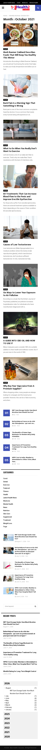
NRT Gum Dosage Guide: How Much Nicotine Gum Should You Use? (24, 411)
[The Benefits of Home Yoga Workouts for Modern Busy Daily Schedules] (8, 565)
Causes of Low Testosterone (17, 244)
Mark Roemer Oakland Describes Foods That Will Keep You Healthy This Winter (19, 55)
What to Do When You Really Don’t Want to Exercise (20, 150)
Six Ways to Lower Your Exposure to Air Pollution (19, 294)
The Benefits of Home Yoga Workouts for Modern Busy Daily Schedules (23, 434)
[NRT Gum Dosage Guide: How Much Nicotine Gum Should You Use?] (8, 537)
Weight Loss (7, 523)
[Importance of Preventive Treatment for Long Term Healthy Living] (8, 578)
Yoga (5, 526)
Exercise (6, 485)
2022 (7, 728)
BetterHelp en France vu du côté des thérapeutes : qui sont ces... (23, 422)
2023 (7, 723)
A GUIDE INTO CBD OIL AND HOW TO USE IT (19, 342)
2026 (7, 683)
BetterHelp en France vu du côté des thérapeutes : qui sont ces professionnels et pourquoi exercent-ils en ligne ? (26, 550)
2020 (7, 737)
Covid (18, 3)
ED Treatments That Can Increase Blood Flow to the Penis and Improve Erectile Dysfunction (19, 196)
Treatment (7, 520)
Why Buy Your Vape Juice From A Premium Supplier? (18, 387)
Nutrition (6, 510)
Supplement (7, 517)
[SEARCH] (35, 606)
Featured (6, 488)
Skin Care (6, 514)
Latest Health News (9, 3)
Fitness (6, 491)
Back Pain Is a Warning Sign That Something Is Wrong (19, 104)
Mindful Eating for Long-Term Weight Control (19, 671)
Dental (5, 482)
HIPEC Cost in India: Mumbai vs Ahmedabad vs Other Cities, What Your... (24, 459)
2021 (6, 732)
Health (5, 49)
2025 (7, 714)
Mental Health (34, 3)
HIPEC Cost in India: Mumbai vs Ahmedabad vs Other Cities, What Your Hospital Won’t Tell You (25, 591)
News (5, 507)
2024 (7, 718)
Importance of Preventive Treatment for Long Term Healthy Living (24, 447)
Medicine (25, 3)
